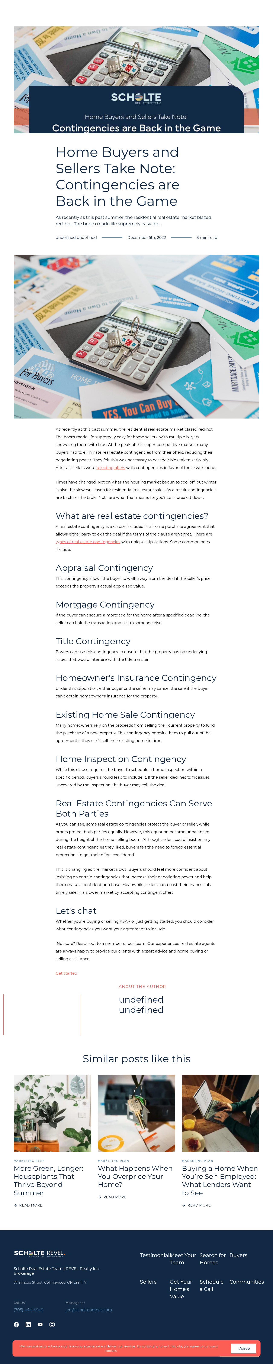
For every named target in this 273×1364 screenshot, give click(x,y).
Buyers (238, 1255)
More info (125, 1351)
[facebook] (16, 1324)
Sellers (148, 1281)
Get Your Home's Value (181, 1288)
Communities (246, 1281)
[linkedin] (28, 1324)
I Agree (244, 1348)
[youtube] (40, 1324)
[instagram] (52, 1324)
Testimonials (156, 1255)
